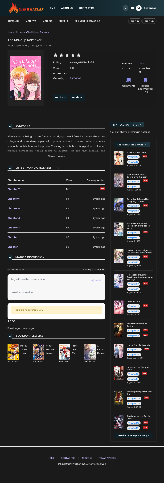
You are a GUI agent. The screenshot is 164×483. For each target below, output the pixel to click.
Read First (61, 97)
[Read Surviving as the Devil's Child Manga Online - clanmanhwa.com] (118, 421)
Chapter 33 (133, 257)
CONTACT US (86, 8)
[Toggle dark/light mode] (125, 8)
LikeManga (28, 328)
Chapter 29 (133, 206)
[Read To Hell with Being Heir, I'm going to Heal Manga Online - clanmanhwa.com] (118, 204)
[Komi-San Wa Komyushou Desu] (38, 352)
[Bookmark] (145, 80)
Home (11, 32)
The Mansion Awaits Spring (137, 324)
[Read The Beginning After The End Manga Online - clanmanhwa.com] (118, 397)
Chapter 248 (134, 403)
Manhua (47, 21)
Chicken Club (133, 301)
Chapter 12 (133, 374)
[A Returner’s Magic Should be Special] (90, 352)
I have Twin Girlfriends (138, 345)
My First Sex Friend (136, 152)
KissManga (44, 45)
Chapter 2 (14, 237)
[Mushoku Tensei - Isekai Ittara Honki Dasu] (13, 352)
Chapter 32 (133, 262)
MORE (62, 21)
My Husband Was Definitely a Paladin (137, 175)
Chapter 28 (133, 181)
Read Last (77, 97)
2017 (141, 63)
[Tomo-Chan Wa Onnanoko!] (64, 352)
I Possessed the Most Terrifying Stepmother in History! (139, 277)
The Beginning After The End (139, 392)
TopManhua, (22, 45)
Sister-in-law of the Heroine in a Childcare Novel (138, 226)
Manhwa (30, 21)
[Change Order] (57, 167)
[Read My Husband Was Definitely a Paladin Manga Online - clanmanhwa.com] (118, 180)
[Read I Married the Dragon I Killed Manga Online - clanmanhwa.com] (118, 373)
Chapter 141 (133, 428)
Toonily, (33, 45)
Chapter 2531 (134, 349)
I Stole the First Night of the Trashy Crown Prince (139, 251)
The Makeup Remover (38, 32)
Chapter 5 (14, 208)
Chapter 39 (133, 311)
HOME (51, 8)
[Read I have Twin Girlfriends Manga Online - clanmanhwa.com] (118, 350)
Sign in (135, 21)
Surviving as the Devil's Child (138, 417)
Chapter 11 (132, 379)
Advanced (150, 8)
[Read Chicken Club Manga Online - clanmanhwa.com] (118, 307)
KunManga (14, 328)
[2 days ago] (145, 330)
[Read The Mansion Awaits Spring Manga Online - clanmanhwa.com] (118, 329)
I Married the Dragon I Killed (138, 368)
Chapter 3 (14, 227)
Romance (13, 21)
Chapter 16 (133, 157)
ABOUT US (67, 8)
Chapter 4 (14, 218)
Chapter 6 (14, 198)
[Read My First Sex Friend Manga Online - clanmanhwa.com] (118, 158)
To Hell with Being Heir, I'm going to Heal (138, 200)
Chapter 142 (133, 423)
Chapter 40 (133, 306)
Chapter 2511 (133, 354)
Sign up (149, 21)
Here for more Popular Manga (133, 435)
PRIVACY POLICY (107, 458)
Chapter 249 (134, 398)
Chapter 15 (133, 162)
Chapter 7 (14, 189)
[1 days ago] (145, 283)
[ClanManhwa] (26, 7)
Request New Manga (87, 21)
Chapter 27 (133, 186)
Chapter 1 (13, 246)
